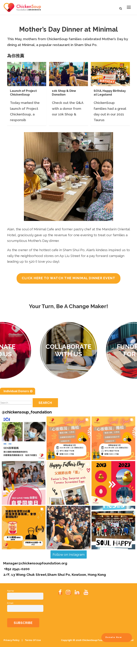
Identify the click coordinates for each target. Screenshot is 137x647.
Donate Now (113, 637)
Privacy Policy (12, 640)
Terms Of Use (32, 640)
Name (10, 590)
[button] (23, 438)
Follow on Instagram (69, 554)
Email (10, 603)
